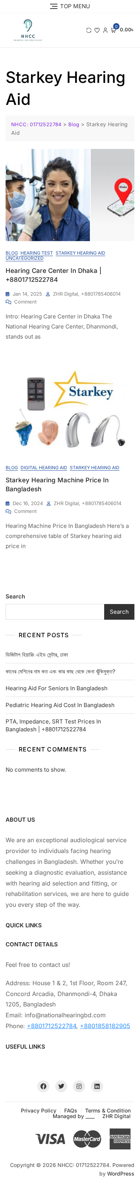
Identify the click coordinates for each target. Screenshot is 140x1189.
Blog (12, 253)
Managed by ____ (73, 1116)
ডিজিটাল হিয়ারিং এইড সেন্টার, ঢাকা (37, 654)
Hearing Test (37, 253)
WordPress (120, 1173)
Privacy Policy (38, 1110)
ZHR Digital (116, 1116)
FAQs (70, 1110)
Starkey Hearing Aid (80, 253)
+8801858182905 (105, 1026)
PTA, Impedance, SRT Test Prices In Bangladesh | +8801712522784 (53, 725)
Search (15, 596)
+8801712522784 (51, 1026)
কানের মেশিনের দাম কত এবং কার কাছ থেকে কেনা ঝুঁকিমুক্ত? (60, 671)
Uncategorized (25, 258)
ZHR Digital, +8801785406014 (87, 294)
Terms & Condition (108, 1110)
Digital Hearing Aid (44, 467)
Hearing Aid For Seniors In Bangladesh (57, 688)
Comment (25, 301)
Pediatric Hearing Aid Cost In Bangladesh (60, 705)
